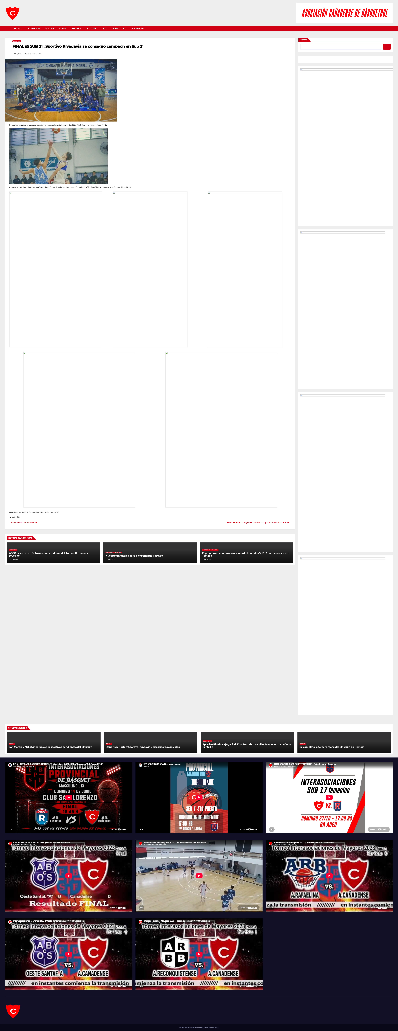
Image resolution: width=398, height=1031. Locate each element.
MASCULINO (92, 29)
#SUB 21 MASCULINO (33, 54)
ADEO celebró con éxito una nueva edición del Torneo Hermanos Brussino (48, 554)
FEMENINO (76, 29)
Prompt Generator (307, 60)
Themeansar (214, 1027)
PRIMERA (63, 29)
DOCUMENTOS (138, 29)
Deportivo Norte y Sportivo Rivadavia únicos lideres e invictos (143, 746)
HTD (105, 29)
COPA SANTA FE (207, 741)
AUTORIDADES (34, 29)
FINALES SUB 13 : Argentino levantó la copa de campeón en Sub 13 (258, 522)
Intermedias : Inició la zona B (24, 522)
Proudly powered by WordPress (188, 1027)
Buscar (303, 40)
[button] (391, 28)
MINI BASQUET (119, 29)
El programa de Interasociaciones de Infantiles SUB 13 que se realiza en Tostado (245, 554)
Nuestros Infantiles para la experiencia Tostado (134, 555)
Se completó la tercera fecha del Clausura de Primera (332, 746)
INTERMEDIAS (16, 41)
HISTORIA (18, 29)
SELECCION (49, 29)
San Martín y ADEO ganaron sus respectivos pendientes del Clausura (50, 746)
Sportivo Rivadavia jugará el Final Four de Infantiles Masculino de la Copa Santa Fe (247, 745)
